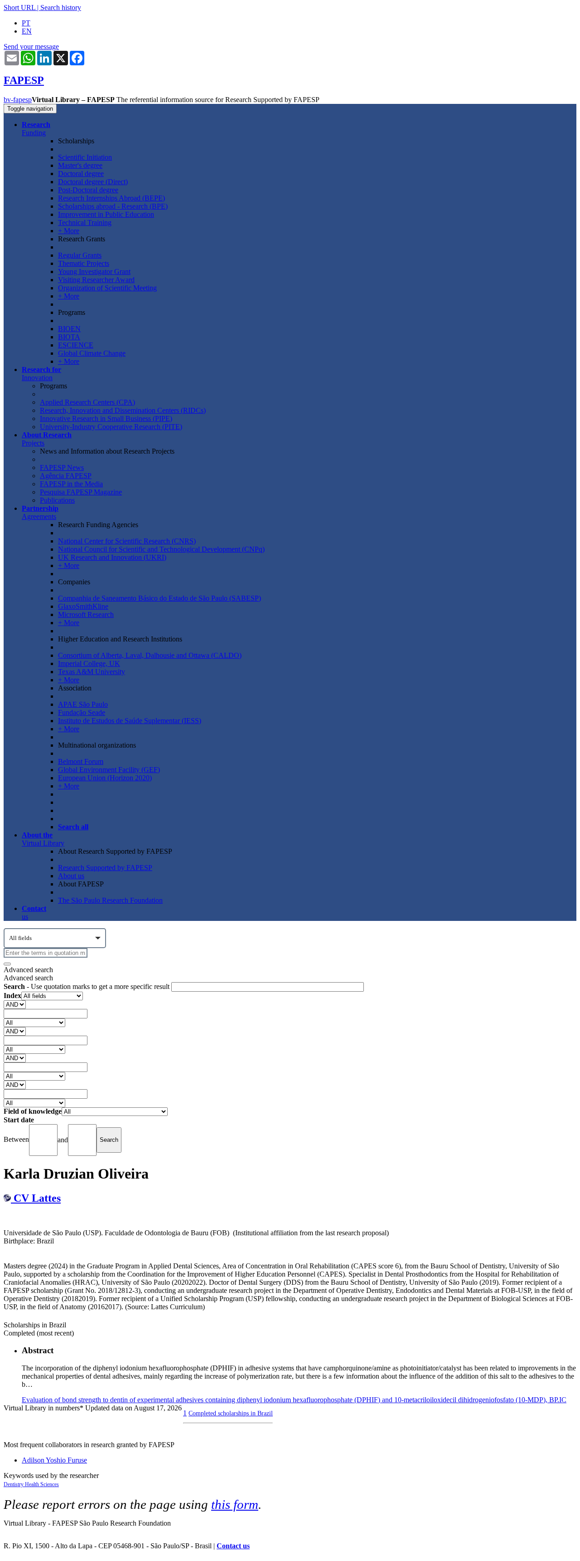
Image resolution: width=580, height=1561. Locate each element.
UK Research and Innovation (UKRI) (112, 557)
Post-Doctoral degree (88, 190)
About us (71, 876)
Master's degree (80, 165)
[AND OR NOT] (15, 1004)
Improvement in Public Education (106, 214)
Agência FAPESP (66, 476)
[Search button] (7, 964)
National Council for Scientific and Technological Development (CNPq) (161, 549)
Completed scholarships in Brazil (230, 1413)
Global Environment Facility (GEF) (109, 769)
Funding (36, 129)
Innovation (41, 374)
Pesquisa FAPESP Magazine (81, 492)
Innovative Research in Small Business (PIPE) (106, 418)
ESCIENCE (75, 345)
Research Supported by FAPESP (105, 867)
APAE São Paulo (83, 704)
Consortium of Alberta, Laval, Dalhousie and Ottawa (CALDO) (150, 655)
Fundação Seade (81, 712)
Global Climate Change (92, 353)
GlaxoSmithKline (83, 606)
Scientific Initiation (85, 157)
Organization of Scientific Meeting (107, 288)
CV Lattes (36, 1198)
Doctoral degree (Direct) (93, 182)
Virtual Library (43, 839)
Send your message (31, 46)
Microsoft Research (86, 614)
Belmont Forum (80, 761)
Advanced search (28, 970)
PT (26, 23)
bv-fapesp (18, 99)
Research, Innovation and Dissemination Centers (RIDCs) (123, 410)
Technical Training (84, 222)
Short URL (19, 7)
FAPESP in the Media (71, 484)
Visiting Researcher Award (96, 280)
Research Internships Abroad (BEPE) (111, 198)
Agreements (40, 512)
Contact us (233, 1546)
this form (234, 1504)
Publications (57, 500)
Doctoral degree (81, 173)
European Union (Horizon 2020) (105, 778)
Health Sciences (42, 1484)
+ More (68, 231)
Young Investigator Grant (94, 271)
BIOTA (69, 337)
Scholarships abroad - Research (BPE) (113, 206)
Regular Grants (80, 255)
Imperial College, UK (89, 663)
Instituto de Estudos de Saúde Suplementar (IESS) (129, 720)
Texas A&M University (91, 671)
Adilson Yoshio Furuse (54, 1460)
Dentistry (14, 1484)
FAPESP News (62, 467)
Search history (60, 7)
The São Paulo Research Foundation (110, 900)
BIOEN (69, 329)
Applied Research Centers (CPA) (87, 402)
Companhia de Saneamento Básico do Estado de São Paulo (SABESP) (159, 598)
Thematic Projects (83, 263)
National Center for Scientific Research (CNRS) (127, 541)
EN (27, 31)
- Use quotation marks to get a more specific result (87, 986)
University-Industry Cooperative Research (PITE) (111, 427)
